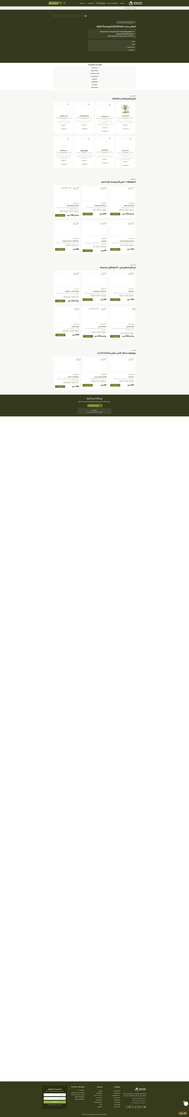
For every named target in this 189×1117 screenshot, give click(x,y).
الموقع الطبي (91, 3)
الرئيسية (122, 3)
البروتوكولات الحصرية (112, 3)
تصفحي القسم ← (125, 128)
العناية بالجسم (84, 150)
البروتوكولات (101, 3)
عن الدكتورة (82, 3)
